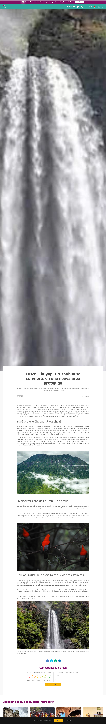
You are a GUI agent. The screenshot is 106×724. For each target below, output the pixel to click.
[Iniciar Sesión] (99, 7)
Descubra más (47, 720)
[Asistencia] (90, 7)
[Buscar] (87, 7)
